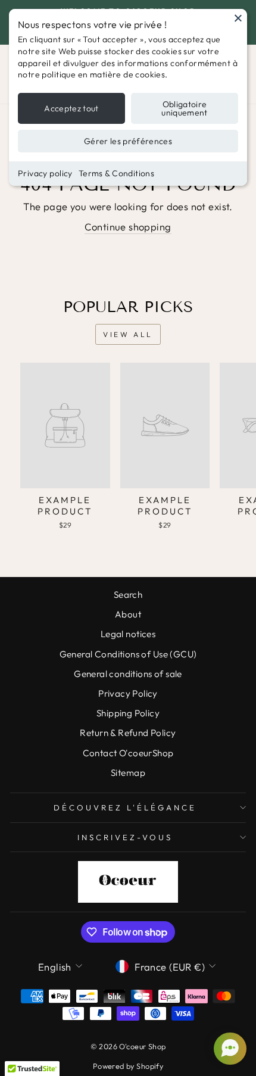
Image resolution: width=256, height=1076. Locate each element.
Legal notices (128, 634)
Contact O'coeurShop (128, 753)
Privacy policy (45, 173)
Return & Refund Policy (128, 732)
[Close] (238, 18)
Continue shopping (128, 226)
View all (128, 334)
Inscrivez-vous (125, 837)
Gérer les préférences (128, 141)
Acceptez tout (71, 108)
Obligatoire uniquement (184, 108)
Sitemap (128, 772)
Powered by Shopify (128, 1066)
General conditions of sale (128, 673)
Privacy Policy (128, 693)
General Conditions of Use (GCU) (128, 654)
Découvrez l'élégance (125, 807)
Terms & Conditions (116, 173)
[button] (228, 1048)
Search (128, 594)
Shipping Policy (128, 713)
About (128, 614)
